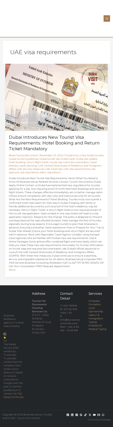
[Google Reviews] (81, 415)
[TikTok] (85, 415)
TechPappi (105, 419)
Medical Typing (98, 329)
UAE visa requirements (76, 169)
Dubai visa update (86, 159)
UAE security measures (30, 169)
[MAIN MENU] (107, 18)
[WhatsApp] (103, 415)
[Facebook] (68, 415)
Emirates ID (95, 325)
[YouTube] (94, 415)
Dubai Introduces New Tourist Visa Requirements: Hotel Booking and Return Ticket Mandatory (54, 143)
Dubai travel (68, 159)
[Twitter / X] (90, 415)
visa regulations (29, 172)
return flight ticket (37, 162)
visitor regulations (50, 172)
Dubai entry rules (75, 155)
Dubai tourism (95, 155)
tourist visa (56, 162)
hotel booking (17, 162)
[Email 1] (98, 415)
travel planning (28, 165)
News (12, 155)
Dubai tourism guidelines (23, 159)
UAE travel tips (53, 169)
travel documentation (76, 162)
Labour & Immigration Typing (96, 318)
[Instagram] (76, 415)
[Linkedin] (72, 415)
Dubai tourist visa (49, 159)
